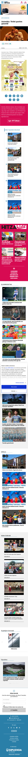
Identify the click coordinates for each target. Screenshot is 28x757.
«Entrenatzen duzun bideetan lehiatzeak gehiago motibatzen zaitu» (12, 341)
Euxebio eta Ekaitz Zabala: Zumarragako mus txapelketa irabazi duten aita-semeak (13, 424)
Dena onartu (14, 386)
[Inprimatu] (18, 99)
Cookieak (14, 741)
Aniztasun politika (14, 738)
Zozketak (14, 273)
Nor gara (14, 278)
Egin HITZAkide (14, 121)
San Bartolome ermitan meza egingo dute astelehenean (13, 159)
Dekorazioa (14, 648)
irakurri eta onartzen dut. (13, 707)
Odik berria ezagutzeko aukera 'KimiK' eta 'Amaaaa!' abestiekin (13, 405)
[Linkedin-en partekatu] (14, 99)
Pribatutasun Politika (7, 707)
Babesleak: (14, 746)
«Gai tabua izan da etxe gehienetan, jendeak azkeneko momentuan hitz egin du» (13, 360)
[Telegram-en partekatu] (22, 96)
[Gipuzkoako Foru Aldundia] (14, 752)
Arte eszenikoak (5, 18)
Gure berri (14, 271)
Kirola (10, 140)
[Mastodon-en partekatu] (14, 96)
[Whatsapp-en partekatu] (10, 99)
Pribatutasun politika (14, 740)
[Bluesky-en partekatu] (18, 96)
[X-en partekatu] (10, 96)
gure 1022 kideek (9, 367)
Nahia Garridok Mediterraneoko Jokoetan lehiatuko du (14, 196)
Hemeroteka (14, 276)
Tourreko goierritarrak (8, 443)
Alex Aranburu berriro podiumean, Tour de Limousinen (13, 175)
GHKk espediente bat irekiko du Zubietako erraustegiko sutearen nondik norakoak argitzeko (14, 679)
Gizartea (10, 155)
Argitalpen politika (14, 736)
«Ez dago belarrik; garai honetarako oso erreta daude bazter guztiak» (12, 322)
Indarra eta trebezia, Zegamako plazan (13, 143)
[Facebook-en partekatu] (6, 96)
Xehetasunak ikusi (20, 382)
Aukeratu (13, 391)
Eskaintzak (14, 275)
